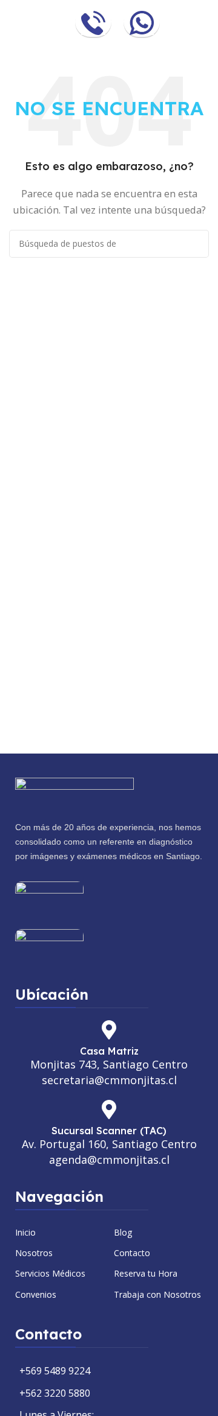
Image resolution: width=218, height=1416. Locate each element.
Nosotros (34, 1253)
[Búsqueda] (195, 244)
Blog (123, 1232)
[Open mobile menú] (204, 23)
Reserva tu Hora (145, 1273)
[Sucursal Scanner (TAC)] (109, 1109)
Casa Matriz (109, 1051)
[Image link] (74, 792)
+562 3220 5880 (54, 1393)
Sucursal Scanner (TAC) (109, 1131)
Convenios (35, 1294)
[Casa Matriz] (109, 1030)
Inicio (25, 1232)
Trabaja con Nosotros (157, 1294)
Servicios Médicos (50, 1273)
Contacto (132, 1253)
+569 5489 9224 (54, 1370)
